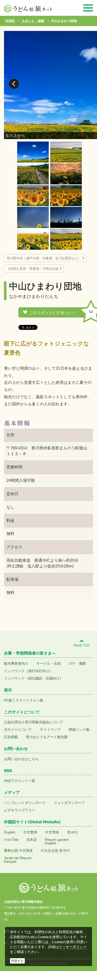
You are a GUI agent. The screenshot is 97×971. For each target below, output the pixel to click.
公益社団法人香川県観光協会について (33, 722)
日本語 (31, 840)
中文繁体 (30, 832)
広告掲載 (11, 737)
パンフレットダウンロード (25, 803)
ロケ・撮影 (77, 663)
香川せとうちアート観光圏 (47, 737)
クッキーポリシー (73, 947)
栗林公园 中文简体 (18, 850)
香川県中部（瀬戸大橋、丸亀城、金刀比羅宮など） (44, 258)
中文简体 (52, 832)
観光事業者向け (16, 663)
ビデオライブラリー (19, 810)
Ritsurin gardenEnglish (57, 841)
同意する (17, 961)
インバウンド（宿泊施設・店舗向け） (33, 678)
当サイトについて (18, 729)
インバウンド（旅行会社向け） (28, 671)
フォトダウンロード (69, 803)
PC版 (8, 700)
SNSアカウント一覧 (19, 781)
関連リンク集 (79, 729)
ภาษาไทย (11, 840)
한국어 (72, 832)
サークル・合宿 (48, 663)
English (9, 832)
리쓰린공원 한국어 (55, 850)
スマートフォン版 (29, 700)
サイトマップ (50, 729)
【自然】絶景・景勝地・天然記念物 (32, 268)
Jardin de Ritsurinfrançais (18, 859)
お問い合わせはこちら (21, 759)
